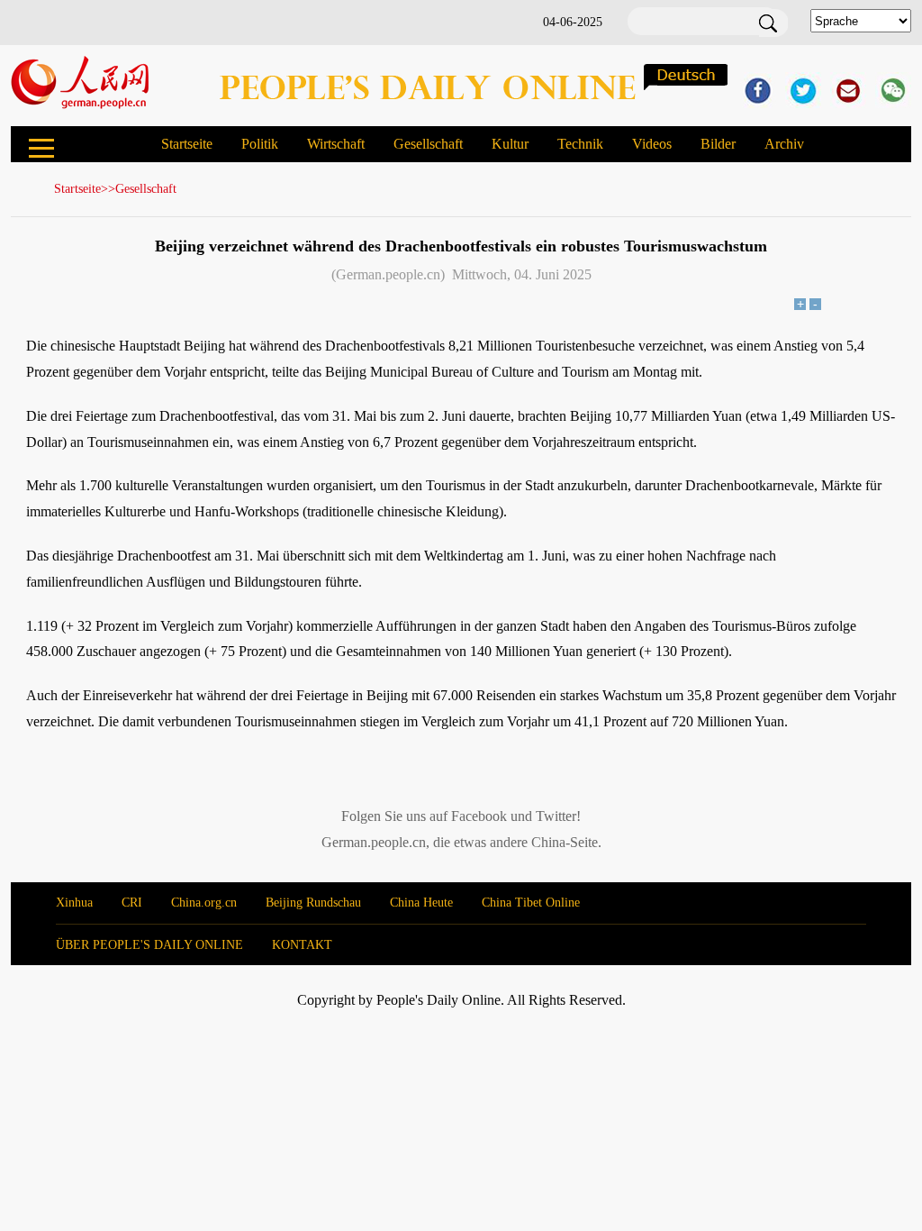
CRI (132, 902)
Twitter (556, 816)
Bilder (718, 143)
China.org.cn (204, 902)
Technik (580, 143)
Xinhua (74, 902)
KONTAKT (302, 945)
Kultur (510, 143)
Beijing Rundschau (313, 902)
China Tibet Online (531, 902)
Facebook (479, 816)
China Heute (421, 902)
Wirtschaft (336, 143)
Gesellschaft (428, 143)
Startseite (186, 143)
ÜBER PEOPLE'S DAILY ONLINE (149, 945)
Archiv (784, 143)
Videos (652, 143)
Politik (259, 143)
